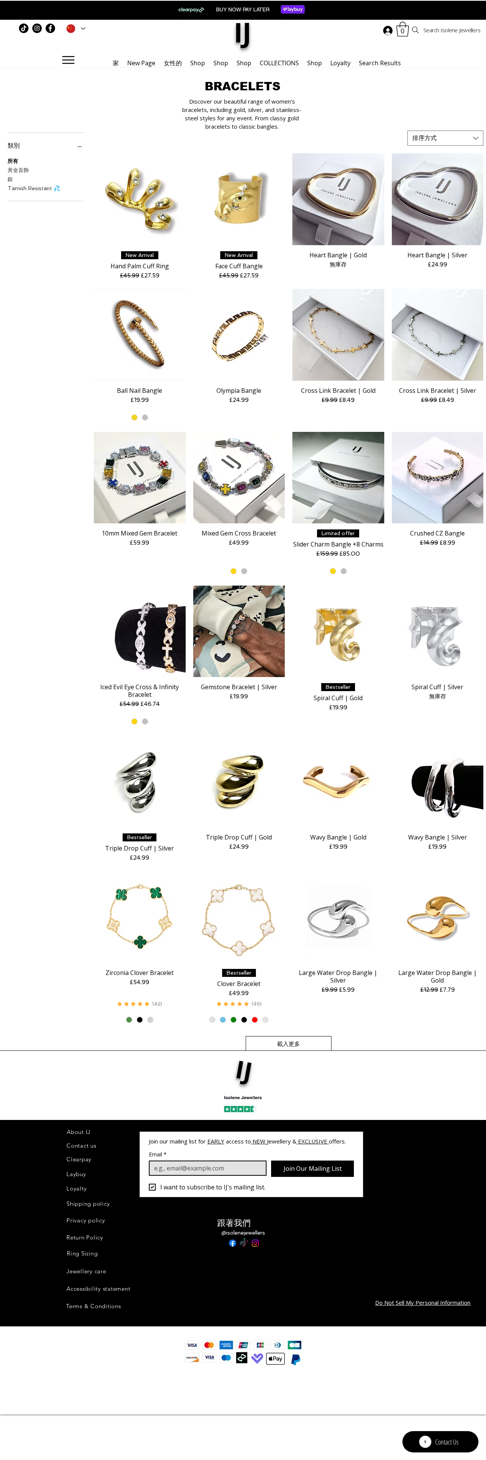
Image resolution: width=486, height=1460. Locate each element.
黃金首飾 (18, 170)
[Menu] (68, 60)
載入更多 (288, 1044)
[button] (402, 29)
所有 (13, 161)
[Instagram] (37, 28)
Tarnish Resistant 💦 (34, 188)
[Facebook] (50, 28)
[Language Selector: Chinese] (74, 28)
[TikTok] (23, 28)
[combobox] (445, 138)
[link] (139, 1004)
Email (158, 1154)
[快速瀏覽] (140, 199)
